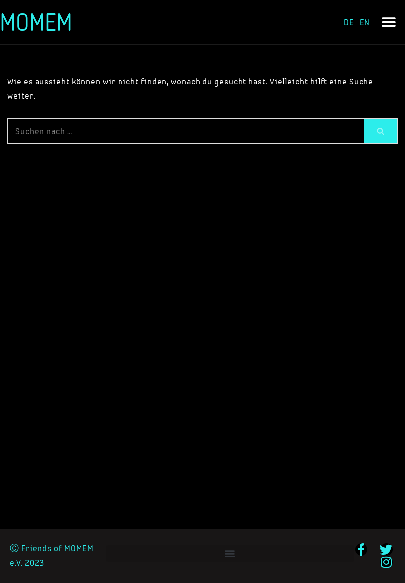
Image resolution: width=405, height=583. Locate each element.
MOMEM (36, 22)
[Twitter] (386, 549)
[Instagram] (386, 562)
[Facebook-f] (361, 549)
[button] (388, 22)
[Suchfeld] (381, 131)
